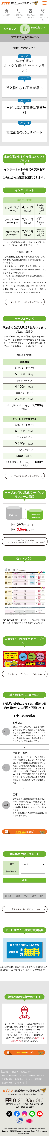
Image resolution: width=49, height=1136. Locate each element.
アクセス (29, 1079)
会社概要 (6, 15)
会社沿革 (15, 1072)
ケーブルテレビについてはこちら (24, 476)
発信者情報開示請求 (9, 1075)
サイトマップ (19, 1083)
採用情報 (38, 1079)
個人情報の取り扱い (36, 1075)
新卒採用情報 (7, 1083)
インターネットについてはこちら (24, 302)
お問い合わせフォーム (31, 16)
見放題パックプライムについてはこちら (25, 674)
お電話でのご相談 (18, 16)
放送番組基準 (7, 1079)
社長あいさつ (26, 1072)
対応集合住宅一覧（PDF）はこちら (25, 909)
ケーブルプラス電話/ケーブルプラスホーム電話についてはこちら (25, 541)
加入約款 (23, 1075)
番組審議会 (19, 1079)
